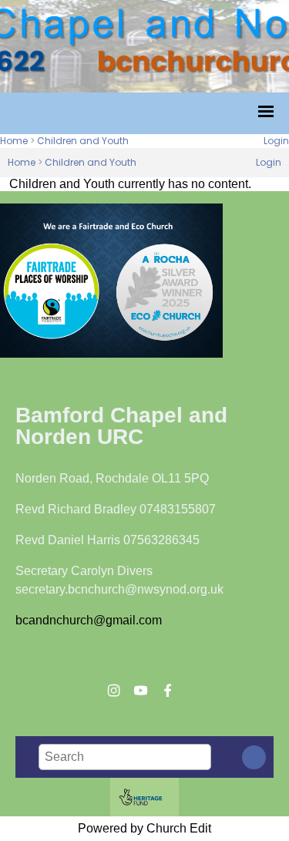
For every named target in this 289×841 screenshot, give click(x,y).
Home (14, 140)
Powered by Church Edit (144, 828)
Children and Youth (83, 140)
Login (276, 140)
